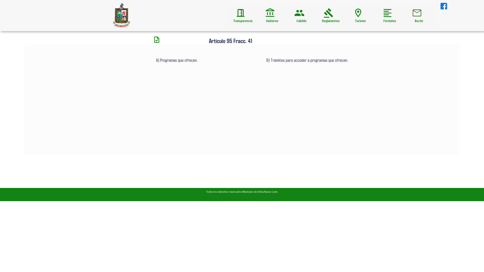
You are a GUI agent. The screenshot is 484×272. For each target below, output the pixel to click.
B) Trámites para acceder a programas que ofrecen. (307, 60)
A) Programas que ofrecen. (177, 60)
